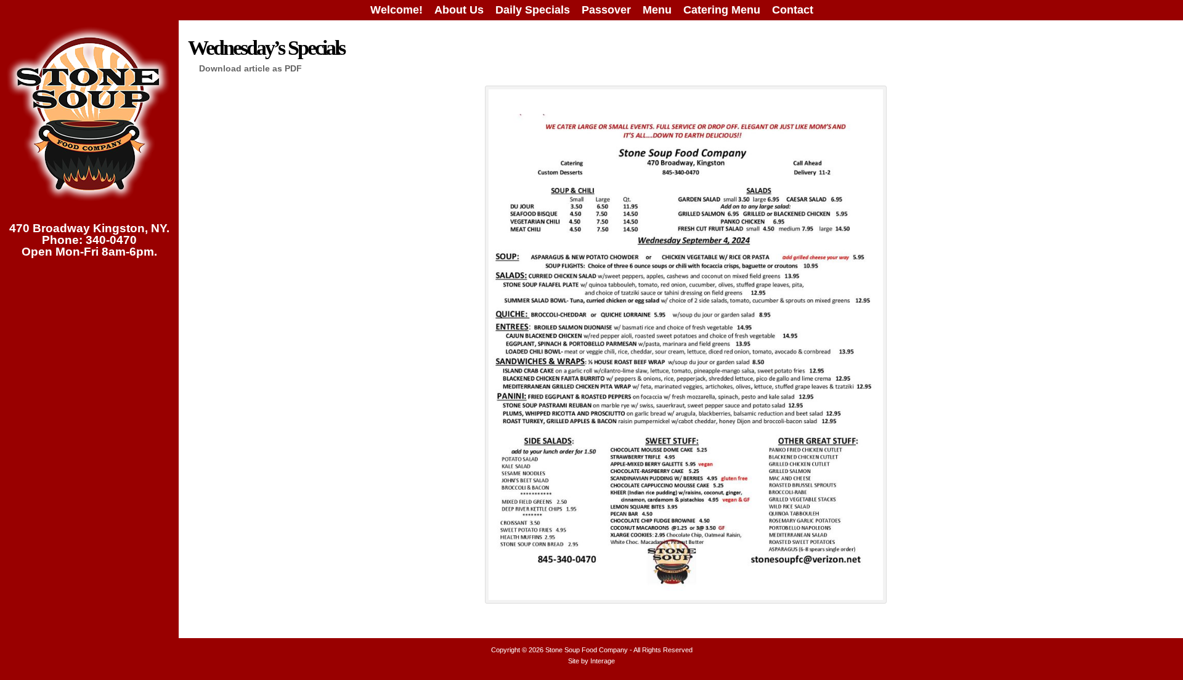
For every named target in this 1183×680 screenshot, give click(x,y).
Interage (602, 661)
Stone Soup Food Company (586, 650)
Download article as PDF (250, 68)
